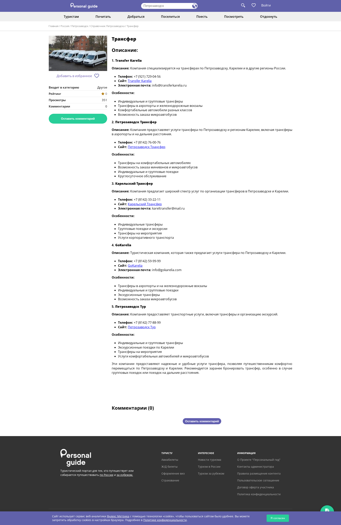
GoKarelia (135, 265)
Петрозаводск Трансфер (146, 147)
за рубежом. (125, 475)
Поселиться (170, 16)
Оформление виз (173, 473)
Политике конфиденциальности (165, 520)
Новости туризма (209, 460)
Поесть (202, 16)
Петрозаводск (79, 26)
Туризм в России (209, 466)
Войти (266, 5)
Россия (65, 26)
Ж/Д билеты (169, 466)
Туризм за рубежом (211, 473)
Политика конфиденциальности (259, 494)
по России (106, 475)
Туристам (71, 16)
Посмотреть (234, 16)
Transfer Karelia (140, 81)
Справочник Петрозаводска (107, 26)
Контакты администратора (255, 466)
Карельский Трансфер (145, 204)
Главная (53, 26)
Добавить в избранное (74, 76)
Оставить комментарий (78, 118)
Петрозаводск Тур (142, 327)
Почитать (103, 16)
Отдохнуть (268, 16)
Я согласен (278, 518)
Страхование (170, 480)
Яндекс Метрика (118, 516)
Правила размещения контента (259, 473)
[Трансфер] (78, 53)
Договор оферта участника (255, 487)
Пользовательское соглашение (258, 480)
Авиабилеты (169, 460)
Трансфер (133, 26)
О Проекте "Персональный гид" (258, 460)
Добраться (135, 16)
